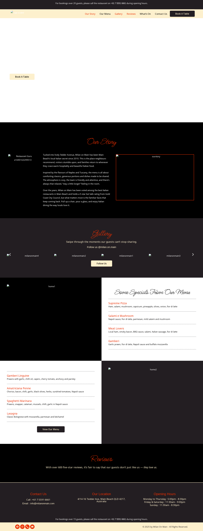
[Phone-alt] (27, 526)
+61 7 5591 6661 (118, 3)
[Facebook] (17, 526)
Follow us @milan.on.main (101, 247)
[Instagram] (22, 526)
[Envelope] (32, 526)
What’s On (145, 14)
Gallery (118, 14)
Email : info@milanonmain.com (38, 503)
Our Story (90, 14)
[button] (10, 254)
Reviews (131, 14)
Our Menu (105, 14)
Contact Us (161, 14)
